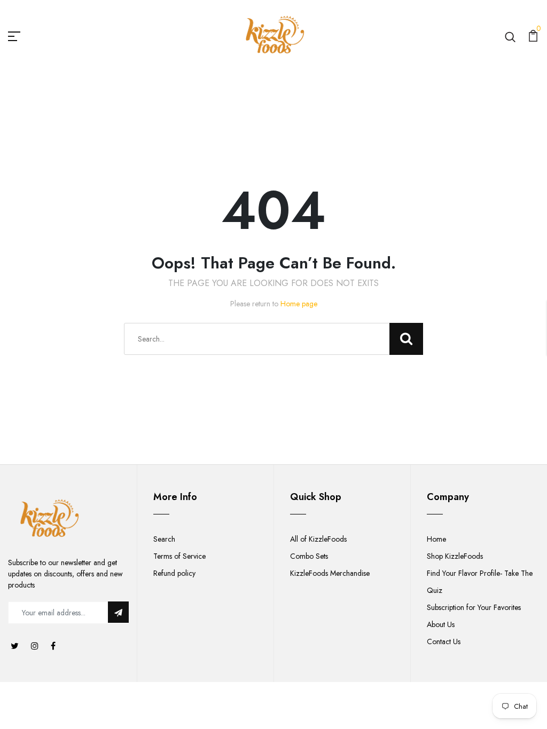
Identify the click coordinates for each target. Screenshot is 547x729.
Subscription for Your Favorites (474, 607)
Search (164, 539)
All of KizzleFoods (318, 539)
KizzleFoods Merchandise (330, 573)
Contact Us (443, 641)
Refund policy (174, 573)
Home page (298, 303)
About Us (441, 624)
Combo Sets (309, 556)
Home (436, 539)
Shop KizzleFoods (455, 556)
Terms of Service (179, 556)
